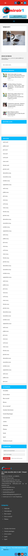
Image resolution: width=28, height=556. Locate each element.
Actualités (5, 390)
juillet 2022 (6, 331)
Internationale (6, 417)
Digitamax (5, 549)
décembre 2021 (7, 358)
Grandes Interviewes (8, 410)
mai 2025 (5, 200)
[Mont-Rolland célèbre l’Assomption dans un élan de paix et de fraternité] (5, 113)
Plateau (5, 429)
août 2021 (5, 373)
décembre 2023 (7, 265)
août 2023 (5, 281)
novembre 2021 (7, 362)
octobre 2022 (6, 319)
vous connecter (11, 58)
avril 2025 (5, 204)
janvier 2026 (6, 169)
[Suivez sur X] (19, 3)
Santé (4, 433)
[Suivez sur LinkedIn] (25, 3)
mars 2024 (5, 254)
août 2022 (5, 327)
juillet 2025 (6, 192)
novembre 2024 (7, 223)
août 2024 (5, 234)
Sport (4, 437)
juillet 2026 (6, 146)
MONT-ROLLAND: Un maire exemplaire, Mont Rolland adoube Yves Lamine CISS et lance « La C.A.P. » (16, 76)
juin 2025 (5, 196)
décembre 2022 (7, 312)
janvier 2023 (6, 308)
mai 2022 (5, 339)
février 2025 (6, 211)
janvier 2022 (6, 354)
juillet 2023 (6, 285)
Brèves (4, 402)
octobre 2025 (6, 180)
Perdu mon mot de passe (16, 458)
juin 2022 (5, 335)
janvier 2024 (6, 261)
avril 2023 (5, 296)
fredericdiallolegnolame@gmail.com (12, 494)
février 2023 (6, 304)
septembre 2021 (7, 370)
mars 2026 (5, 161)
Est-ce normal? (7, 406)
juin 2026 (5, 149)
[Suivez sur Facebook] (15, 3)
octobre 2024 (6, 227)
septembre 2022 (7, 323)
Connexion (6, 458)
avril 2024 (5, 250)
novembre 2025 (7, 176)
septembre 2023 (7, 277)
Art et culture (6, 394)
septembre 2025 (7, 184)
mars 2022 (5, 346)
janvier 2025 (6, 215)
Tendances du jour (7, 440)
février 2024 (6, 258)
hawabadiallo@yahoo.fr (9, 492)
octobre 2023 (6, 273)
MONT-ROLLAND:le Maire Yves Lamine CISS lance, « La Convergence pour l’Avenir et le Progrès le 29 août (15, 96)
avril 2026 (5, 157)
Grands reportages (9, 531)
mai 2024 (5, 246)
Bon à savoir (7, 514)
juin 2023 (5, 288)
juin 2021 (5, 381)
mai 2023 (5, 292)
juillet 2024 (6, 238)
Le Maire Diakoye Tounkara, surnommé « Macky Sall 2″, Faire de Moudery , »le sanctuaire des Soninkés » (16, 86)
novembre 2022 (7, 315)
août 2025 (5, 188)
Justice (5, 421)
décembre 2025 (7, 173)
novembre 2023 (7, 269)
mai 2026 (5, 153)
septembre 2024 (7, 231)
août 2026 (5, 142)
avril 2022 (5, 343)
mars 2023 (5, 300)
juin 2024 (5, 242)
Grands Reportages (8, 413)
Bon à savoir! (6, 398)
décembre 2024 (7, 219)
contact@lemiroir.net (8, 489)
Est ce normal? (8, 516)
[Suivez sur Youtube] (22, 3)
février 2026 (6, 165)
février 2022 (6, 350)
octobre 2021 (6, 366)
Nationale (5, 425)
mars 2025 (5, 207)
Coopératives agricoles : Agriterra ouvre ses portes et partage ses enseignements (16, 105)
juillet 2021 (5, 377)
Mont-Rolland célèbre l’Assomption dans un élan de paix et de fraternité (16, 113)
